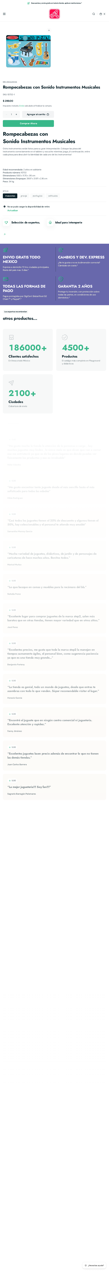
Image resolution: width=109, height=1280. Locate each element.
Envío (21, 105)
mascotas (11, 196)
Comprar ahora (28, 123)
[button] (4, 14)
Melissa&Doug (10, 82)
